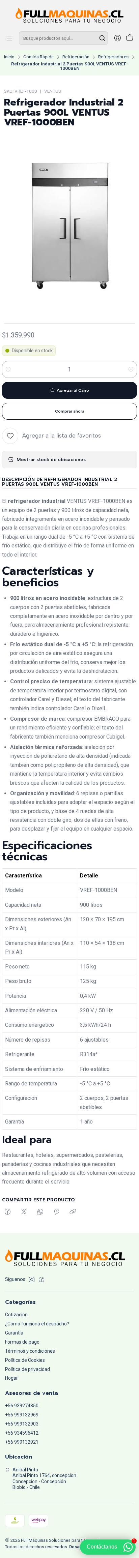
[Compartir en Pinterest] (56, 1212)
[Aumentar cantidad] (131, 369)
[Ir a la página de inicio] (69, 15)
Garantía (14, 1333)
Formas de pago (22, 1342)
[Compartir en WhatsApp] (40, 1212)
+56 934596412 (21, 1433)
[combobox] (63, 38)
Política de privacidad (27, 1369)
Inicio (9, 57)
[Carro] (129, 38)
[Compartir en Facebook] (7, 1212)
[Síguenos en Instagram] (31, 1279)
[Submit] (102, 38)
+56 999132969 (21, 1414)
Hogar (11, 1378)
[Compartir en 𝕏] (24, 1212)
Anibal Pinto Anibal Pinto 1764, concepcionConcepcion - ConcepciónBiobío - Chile (44, 1478)
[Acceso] (117, 38)
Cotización (16, 1314)
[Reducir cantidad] (8, 369)
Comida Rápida (38, 57)
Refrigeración (75, 57)
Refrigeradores (113, 57)
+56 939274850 (21, 1405)
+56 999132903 (21, 1424)
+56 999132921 (21, 1442)
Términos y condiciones (30, 1351)
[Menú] (9, 38)
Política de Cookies (25, 1360)
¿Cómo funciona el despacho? (37, 1323)
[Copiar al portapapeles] (72, 1212)
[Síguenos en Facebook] (41, 1279)
